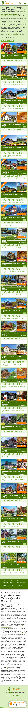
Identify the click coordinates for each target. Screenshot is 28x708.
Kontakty (20, 585)
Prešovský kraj (19, 25)
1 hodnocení (24, 184)
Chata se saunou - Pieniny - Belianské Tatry (14, 78)
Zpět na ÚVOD (20, 587)
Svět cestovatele (19, 699)
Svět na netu (13, 699)
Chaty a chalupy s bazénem (17, 698)
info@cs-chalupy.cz (16, 695)
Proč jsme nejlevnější (7, 580)
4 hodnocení (24, 137)
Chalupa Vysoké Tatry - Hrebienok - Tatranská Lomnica (11, 171)
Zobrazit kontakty (22, 52)
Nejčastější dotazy (7, 582)
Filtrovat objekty (8, 40)
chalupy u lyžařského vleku (14, 34)
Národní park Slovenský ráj (13, 668)
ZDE (22, 60)
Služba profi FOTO (20, 582)
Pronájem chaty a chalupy (7, 698)
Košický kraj (12, 25)
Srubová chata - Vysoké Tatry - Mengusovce (14, 380)
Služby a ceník (20, 580)
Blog (20, 584)
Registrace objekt (8, 587)
